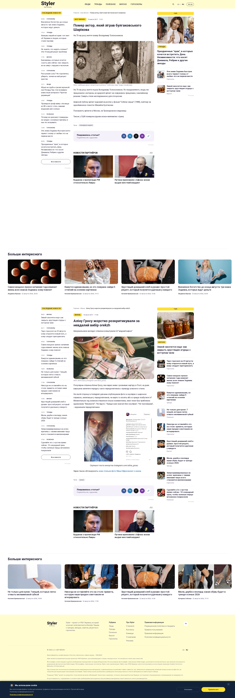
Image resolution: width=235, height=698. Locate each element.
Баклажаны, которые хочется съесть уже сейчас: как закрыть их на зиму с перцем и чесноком (55, 63)
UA (178, 4)
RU (183, 4)
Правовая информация (154, 633)
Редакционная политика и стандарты (160, 626)
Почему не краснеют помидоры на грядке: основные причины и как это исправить (54, 120)
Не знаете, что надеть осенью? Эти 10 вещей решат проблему (54, 50)
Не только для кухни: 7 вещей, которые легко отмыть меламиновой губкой (54, 374)
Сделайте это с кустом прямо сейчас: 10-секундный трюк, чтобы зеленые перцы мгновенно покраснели (55, 446)
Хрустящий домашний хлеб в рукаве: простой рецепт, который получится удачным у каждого (146, 288)
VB (142, 136)
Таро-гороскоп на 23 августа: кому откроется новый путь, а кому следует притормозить (53, 334)
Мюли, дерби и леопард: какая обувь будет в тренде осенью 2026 (54, 418)
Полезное (111, 4)
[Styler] (48, 4)
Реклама (129, 641)
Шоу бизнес (84, 13)
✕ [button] (228, 684)
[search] (173, 4)
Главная (76, 13)
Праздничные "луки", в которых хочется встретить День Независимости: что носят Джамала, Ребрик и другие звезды (54, 149)
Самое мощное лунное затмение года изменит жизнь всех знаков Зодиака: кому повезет (32, 288)
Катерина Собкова (184, 598)
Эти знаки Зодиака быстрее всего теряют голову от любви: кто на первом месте (55, 133)
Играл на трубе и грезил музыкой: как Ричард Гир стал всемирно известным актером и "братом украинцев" (55, 91)
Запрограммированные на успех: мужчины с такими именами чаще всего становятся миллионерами (55, 431)
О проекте (130, 626)
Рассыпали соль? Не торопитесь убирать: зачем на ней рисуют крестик (55, 76)
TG (130, 136)
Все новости (56, 162)
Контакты (130, 630)
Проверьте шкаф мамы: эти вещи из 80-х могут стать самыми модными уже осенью (55, 106)
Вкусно (123, 4)
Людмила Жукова (14, 294)
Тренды (98, 4)
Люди (87, 4)
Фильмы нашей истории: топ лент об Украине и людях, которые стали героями (55, 38)
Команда (130, 633)
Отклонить (188, 689)
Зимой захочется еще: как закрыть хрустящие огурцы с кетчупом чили (180, 88)
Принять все (213, 689)
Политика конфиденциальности (157, 637)
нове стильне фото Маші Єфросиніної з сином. (120, 471)
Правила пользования (154, 630)
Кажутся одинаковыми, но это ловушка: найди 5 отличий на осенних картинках (90, 288)
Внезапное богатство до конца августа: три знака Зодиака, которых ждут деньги (54, 24)
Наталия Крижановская (73, 294)
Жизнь (82, 308)
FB (124, 136)
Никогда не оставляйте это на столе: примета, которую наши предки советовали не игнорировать (54, 389)
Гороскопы (136, 4)
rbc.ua (190, 4)
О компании (131, 637)
